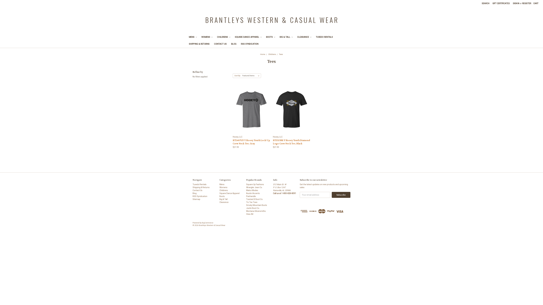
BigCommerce (207, 223)
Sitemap (196, 199)
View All (249, 214)
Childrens (223, 37)
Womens (206, 37)
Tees (281, 54)
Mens (192, 37)
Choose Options (291, 114)
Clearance (303, 37)
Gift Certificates (501, 3)
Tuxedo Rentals (324, 37)
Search (485, 3)
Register (526, 3)
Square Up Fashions (255, 184)
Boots (269, 37)
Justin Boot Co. (253, 208)
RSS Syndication (249, 44)
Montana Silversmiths (256, 211)
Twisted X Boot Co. (254, 199)
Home (262, 54)
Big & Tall (285, 37)
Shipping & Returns (199, 44)
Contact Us (220, 44)
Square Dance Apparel (247, 37)
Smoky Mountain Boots (256, 205)
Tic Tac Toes (251, 202)
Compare (250, 112)
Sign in (516, 3)
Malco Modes (252, 190)
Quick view (251, 106)
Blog (233, 44)
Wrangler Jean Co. (254, 187)
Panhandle (251, 196)
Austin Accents (253, 193)
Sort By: (237, 76)
